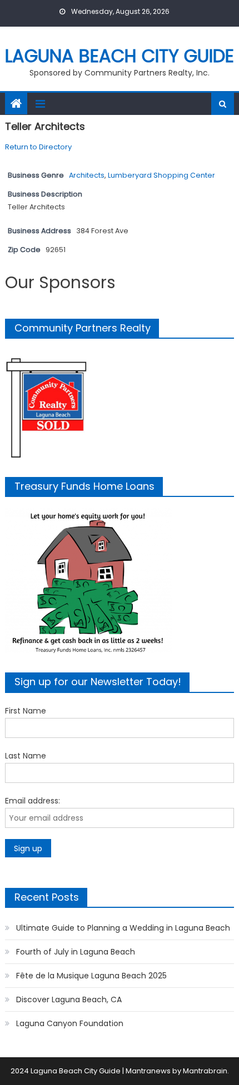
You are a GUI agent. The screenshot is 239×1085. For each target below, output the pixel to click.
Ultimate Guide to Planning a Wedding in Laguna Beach (123, 927)
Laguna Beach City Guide (119, 55)
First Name (25, 710)
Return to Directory (38, 147)
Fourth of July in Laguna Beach (75, 951)
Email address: (32, 800)
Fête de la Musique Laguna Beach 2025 (91, 975)
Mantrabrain (205, 1071)
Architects (86, 175)
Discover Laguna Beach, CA (69, 999)
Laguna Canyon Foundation (69, 1023)
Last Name (25, 755)
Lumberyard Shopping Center (161, 175)
